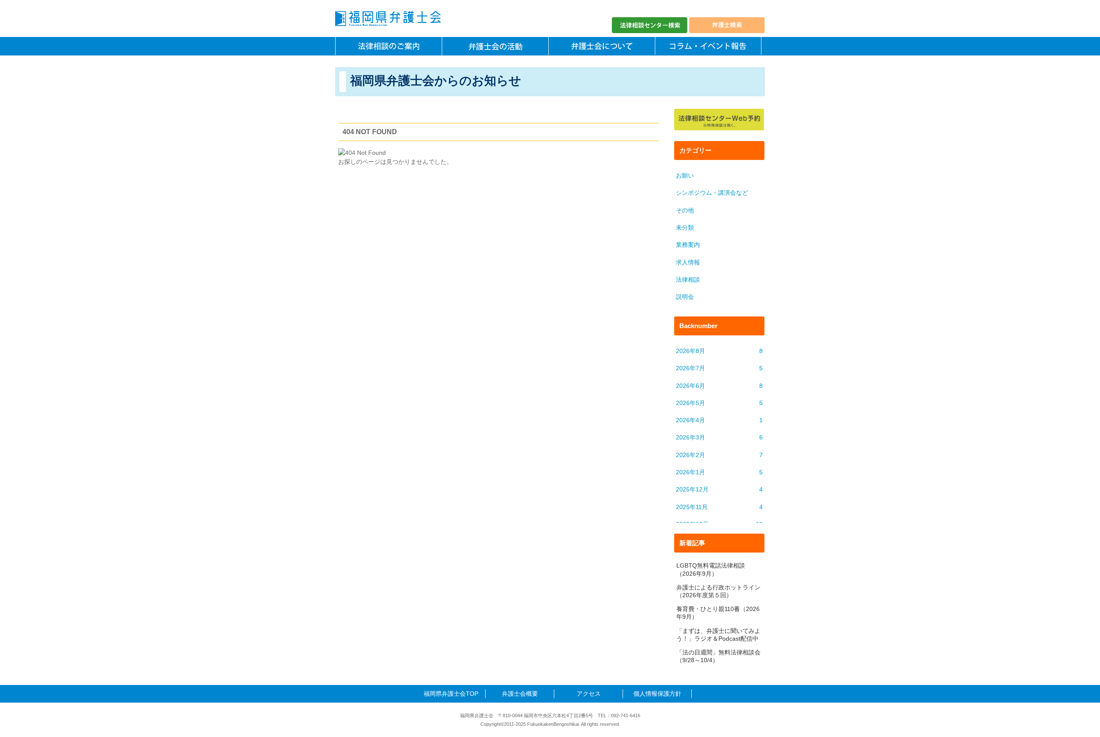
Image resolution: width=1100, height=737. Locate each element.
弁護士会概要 (520, 693)
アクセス (589, 693)
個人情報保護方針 (657, 693)
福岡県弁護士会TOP (451, 693)
